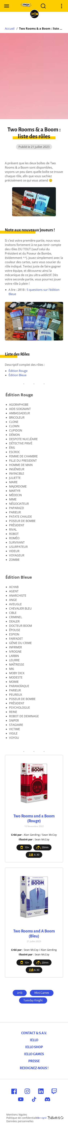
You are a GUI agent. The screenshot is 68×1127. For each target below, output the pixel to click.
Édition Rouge (18, 371)
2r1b (19, 993)
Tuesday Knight (33, 1000)
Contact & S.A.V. (34, 1033)
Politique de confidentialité (22, 1117)
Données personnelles (20, 1121)
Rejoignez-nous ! (34, 1068)
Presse (34, 1061)
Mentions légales (16, 1114)
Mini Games (41, 993)
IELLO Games (34, 1054)
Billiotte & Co (56, 1118)
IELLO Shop (34, 1047)
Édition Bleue (17, 375)
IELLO (34, 1040)
